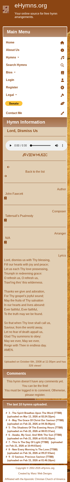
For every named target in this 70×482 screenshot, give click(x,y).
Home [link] (10, 42)
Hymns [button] (11, 57)
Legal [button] (10, 94)
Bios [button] (9, 72)
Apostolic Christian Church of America (44, 479)
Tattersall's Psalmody (19, 215)
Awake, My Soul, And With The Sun (32, 434)
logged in (28, 390)
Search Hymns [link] (16, 64)
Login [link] (10, 79)
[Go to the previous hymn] (7, 167)
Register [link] (12, 87)
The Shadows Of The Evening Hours (33, 426)
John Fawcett (14, 193)
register (39, 394)
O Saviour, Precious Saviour (28, 456)
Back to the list (35, 171)
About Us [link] (12, 49)
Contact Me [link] (14, 113)
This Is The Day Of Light (26, 441)
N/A (7, 238)
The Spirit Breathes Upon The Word (32, 412)
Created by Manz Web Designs (35, 473)
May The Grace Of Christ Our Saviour (33, 419)
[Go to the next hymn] (5, 176)
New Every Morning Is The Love (30, 448)
